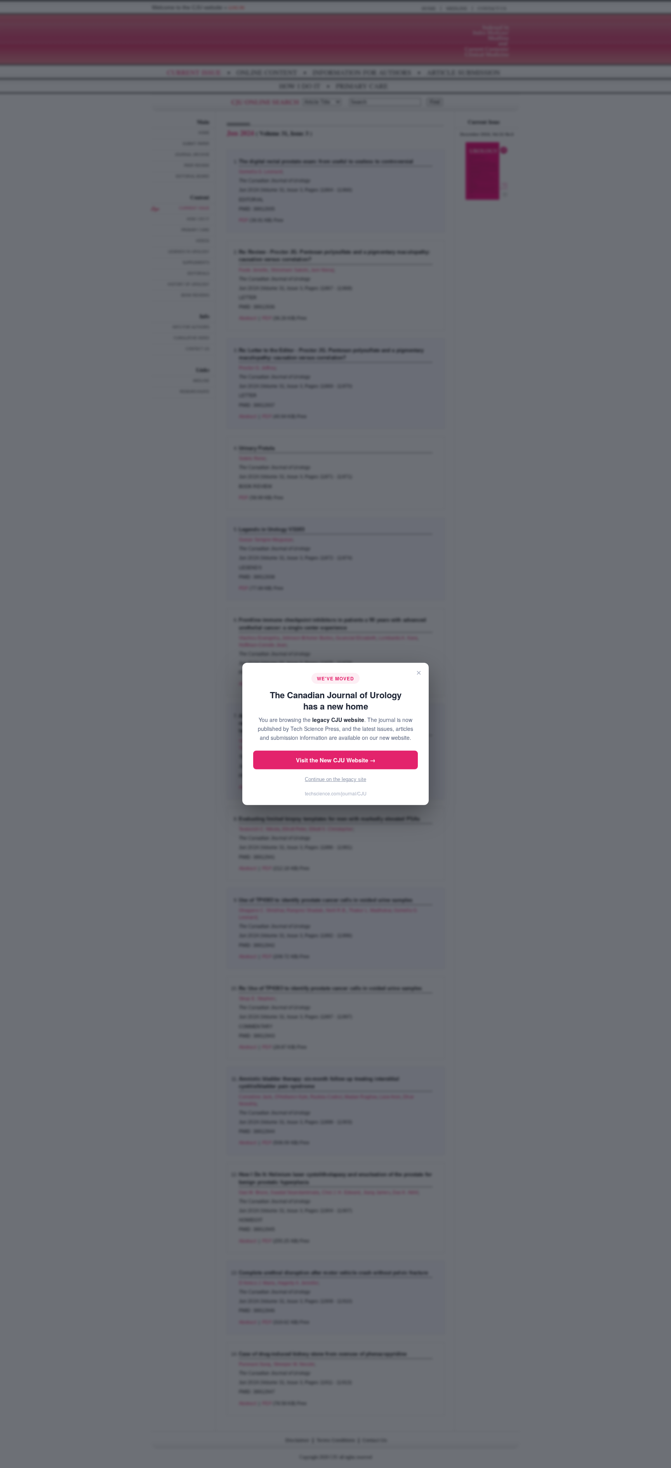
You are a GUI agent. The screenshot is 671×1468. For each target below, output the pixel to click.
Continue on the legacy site (335, 779)
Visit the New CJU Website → (335, 760)
